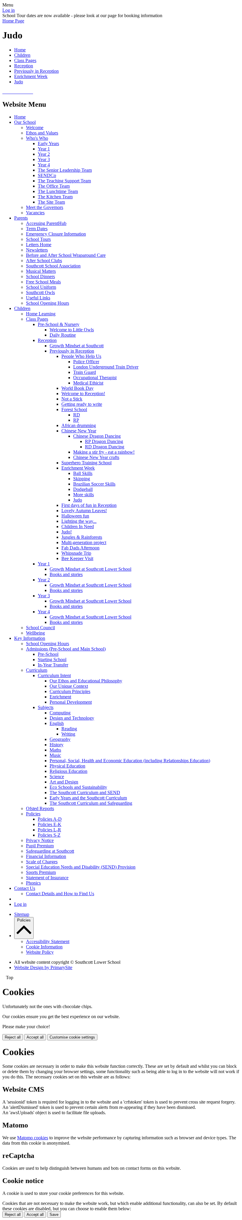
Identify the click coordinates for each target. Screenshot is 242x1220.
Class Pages (25, 60)
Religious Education (68, 771)
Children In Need (77, 526)
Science (57, 776)
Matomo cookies (32, 1137)
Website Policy (40, 952)
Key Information (29, 638)
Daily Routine (63, 335)
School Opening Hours (47, 303)
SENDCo (47, 175)
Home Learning (40, 313)
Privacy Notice (40, 840)
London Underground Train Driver (105, 366)
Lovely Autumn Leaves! (84, 510)
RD (76, 414)
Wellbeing (35, 632)
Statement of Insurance (47, 877)
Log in (8, 10)
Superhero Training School (86, 462)
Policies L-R (49, 829)
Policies (33, 813)
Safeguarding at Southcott (50, 851)
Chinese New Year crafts (96, 457)
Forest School (74, 409)
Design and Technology (72, 718)
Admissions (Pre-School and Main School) (66, 648)
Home (20, 49)
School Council (40, 627)
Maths (55, 749)
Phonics (33, 882)
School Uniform (41, 287)
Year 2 (44, 154)
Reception (23, 65)
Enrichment (60, 696)
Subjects (45, 707)
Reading (69, 728)
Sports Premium (41, 872)
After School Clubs (44, 260)
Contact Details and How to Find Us (60, 893)
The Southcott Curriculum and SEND (85, 792)
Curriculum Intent (54, 675)
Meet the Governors (44, 207)
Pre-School (48, 654)
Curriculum (36, 670)
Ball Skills (82, 473)
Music (55, 755)
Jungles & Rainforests (81, 537)
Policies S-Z (49, 835)
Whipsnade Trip (76, 553)
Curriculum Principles (70, 691)
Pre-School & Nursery (58, 324)
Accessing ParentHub (46, 223)
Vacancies (35, 212)
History (56, 744)
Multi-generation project (83, 542)
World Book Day (77, 388)
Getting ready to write (81, 404)
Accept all (35, 1037)
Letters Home (38, 244)
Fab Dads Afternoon (80, 547)
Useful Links (38, 297)
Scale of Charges (42, 861)
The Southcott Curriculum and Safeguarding (91, 803)
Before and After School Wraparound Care (66, 255)
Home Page (13, 20)
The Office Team (54, 186)
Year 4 (44, 164)
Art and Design (64, 781)
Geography (60, 739)
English (57, 723)
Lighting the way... (79, 521)
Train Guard (84, 372)
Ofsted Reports (40, 808)
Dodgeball (83, 489)
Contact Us (24, 888)
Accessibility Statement (47, 941)
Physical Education (67, 765)
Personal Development (71, 702)
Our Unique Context (69, 686)
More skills (83, 494)
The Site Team (51, 202)
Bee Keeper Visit (77, 558)
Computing (60, 712)
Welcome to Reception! (83, 393)
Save (54, 1214)
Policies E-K (49, 824)
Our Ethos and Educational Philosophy (86, 680)
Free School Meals (43, 281)
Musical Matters (41, 271)
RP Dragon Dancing (104, 441)
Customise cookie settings (72, 1037)
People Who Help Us (81, 356)
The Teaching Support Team (64, 180)
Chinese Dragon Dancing (97, 436)
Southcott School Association (53, 265)
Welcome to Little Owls (72, 329)
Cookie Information (44, 946)
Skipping (81, 478)
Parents (21, 217)
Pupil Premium (40, 845)
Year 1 (44, 148)
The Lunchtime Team (58, 191)
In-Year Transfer (53, 664)
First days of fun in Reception (89, 505)
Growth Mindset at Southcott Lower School (90, 569)
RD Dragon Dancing (104, 446)
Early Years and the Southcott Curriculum (88, 797)
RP (76, 420)
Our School (25, 122)
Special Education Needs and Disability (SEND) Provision (80, 866)
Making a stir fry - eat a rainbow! (104, 452)
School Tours (38, 239)
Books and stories (66, 574)
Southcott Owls (40, 292)
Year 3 (44, 159)
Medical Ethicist (88, 382)
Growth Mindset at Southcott (77, 345)
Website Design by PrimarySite (43, 967)
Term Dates (37, 228)
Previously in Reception (36, 71)
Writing (68, 733)
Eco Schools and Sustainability (78, 787)
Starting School (52, 659)
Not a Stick (71, 398)
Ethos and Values (42, 132)
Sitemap (21, 914)
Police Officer (86, 361)
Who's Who (37, 138)
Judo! (66, 531)
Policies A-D (50, 819)
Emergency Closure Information (56, 233)
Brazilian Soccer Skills (94, 483)
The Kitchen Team (55, 196)
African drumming (78, 425)
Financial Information (46, 856)
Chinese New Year (78, 430)
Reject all (13, 1037)
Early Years (48, 143)
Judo (18, 81)
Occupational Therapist (95, 377)
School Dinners (40, 276)
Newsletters (37, 249)
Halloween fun (75, 515)
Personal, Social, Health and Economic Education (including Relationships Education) (130, 760)
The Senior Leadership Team (65, 170)
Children (22, 55)
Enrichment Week (31, 76)
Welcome (34, 127)
